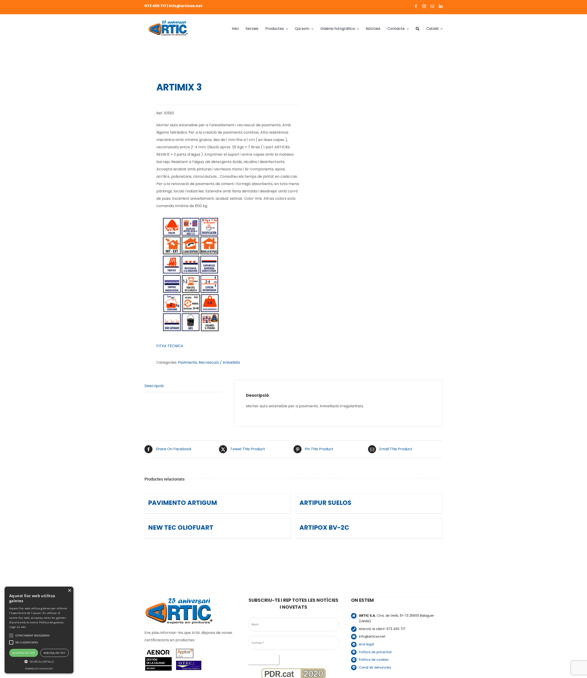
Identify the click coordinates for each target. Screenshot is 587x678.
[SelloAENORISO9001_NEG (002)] (158, 649)
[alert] (39, 630)
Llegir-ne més (17, 627)
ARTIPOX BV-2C (324, 527)
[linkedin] (441, 6)
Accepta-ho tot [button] (23, 653)
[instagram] (424, 6)
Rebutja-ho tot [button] (54, 653)
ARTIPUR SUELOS (325, 502)
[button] (11, 635)
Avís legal (366, 644)
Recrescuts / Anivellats (219, 362)
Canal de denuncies (375, 667)
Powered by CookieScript (39, 668)
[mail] (432, 6)
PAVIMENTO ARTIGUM (182, 502)
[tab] (183, 386)
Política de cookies (374, 659)
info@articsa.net (185, 5)
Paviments (187, 362)
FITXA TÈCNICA (169, 346)
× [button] (69, 590)
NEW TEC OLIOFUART (180, 527)
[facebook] (416, 6)
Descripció (154, 385)
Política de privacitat (375, 652)
